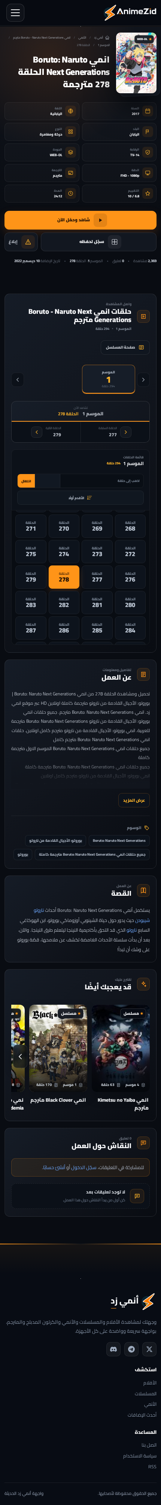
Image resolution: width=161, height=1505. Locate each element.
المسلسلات (146, 1394)
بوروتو (23, 854)
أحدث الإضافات (142, 1415)
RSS (152, 1467)
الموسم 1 (104, 45)
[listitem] (130, 526)
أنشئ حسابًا (54, 1167)
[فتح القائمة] (15, 13)
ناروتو (132, 930)
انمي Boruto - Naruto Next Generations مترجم (41, 37)
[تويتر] (149, 1349)
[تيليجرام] (131, 1349)
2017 (135, 113)
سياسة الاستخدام (140, 1456)
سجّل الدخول (84, 1167)
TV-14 (134, 154)
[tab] (109, 379)
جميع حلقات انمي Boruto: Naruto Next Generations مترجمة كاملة (92, 854)
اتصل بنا (149, 1445)
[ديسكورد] (113, 1349)
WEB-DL (56, 154)
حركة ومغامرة (51, 134)
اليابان (134, 134)
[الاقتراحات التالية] (20, 1056)
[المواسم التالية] (17, 380)
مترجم (57, 175)
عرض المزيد (134, 800)
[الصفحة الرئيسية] (130, 12)
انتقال (26, 481)
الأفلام (150, 1383)
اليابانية (56, 113)
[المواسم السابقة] (143, 380)
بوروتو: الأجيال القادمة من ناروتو (55, 840)
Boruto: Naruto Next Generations (119, 840)
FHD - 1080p (130, 175)
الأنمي (82, 37)
